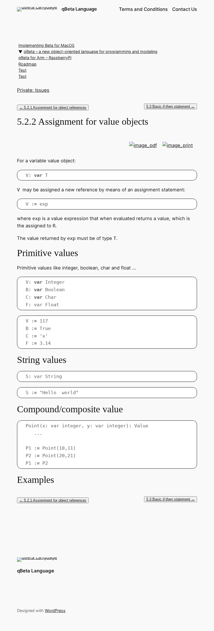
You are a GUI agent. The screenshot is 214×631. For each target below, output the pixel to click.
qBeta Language (79, 9)
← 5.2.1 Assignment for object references (52, 107)
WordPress (55, 610)
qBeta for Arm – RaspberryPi (44, 57)
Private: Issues (33, 90)
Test (22, 70)
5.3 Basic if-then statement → (170, 106)
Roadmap (27, 64)
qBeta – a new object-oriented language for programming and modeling (90, 51)
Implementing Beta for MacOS (46, 45)
